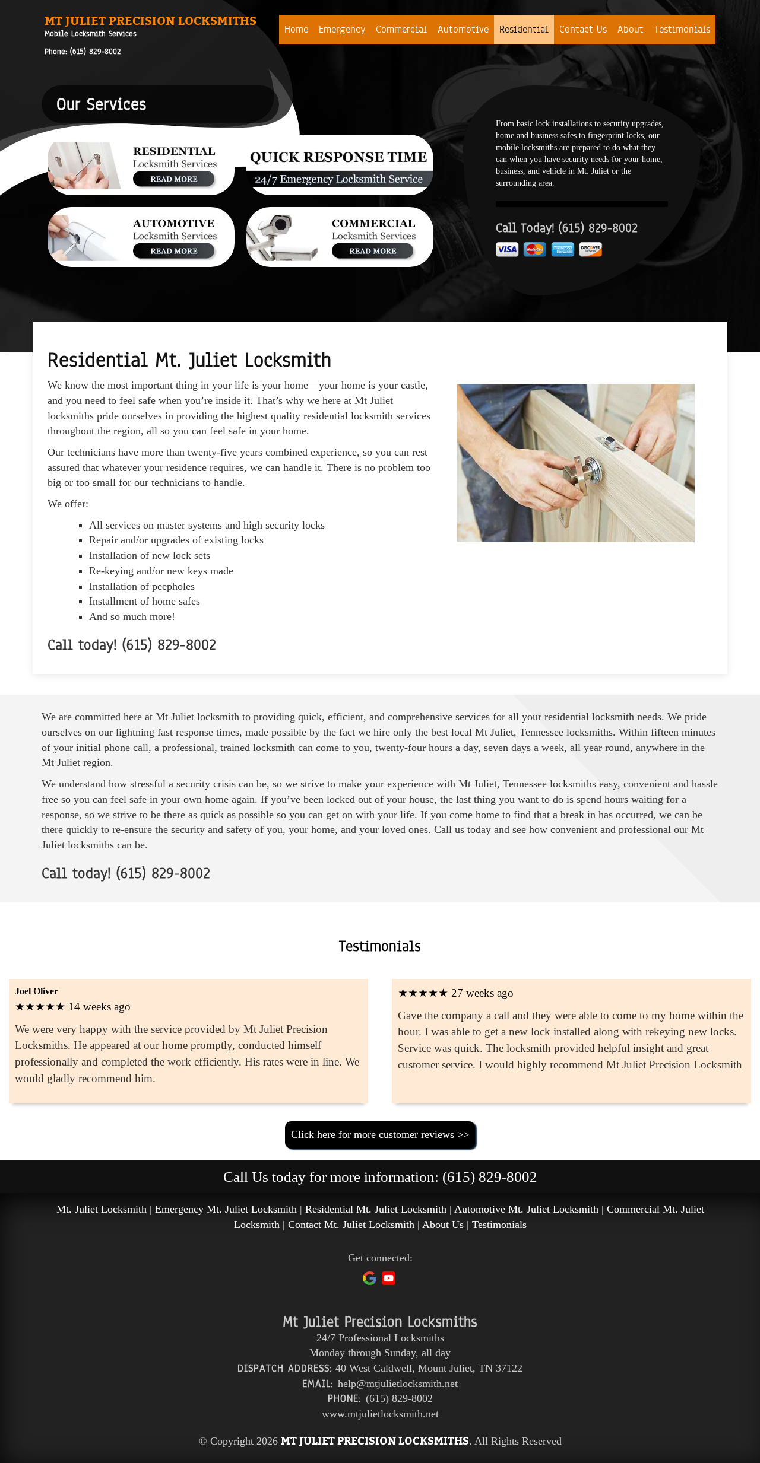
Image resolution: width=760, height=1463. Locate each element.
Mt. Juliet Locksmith (101, 1209)
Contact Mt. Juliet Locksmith (351, 1224)
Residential (524, 29)
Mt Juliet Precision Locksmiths (150, 21)
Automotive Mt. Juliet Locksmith (526, 1209)
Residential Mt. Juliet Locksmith (375, 1209)
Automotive (463, 29)
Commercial (401, 29)
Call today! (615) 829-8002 (132, 645)
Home (296, 29)
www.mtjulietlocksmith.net (380, 1414)
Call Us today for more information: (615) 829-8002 (380, 1177)
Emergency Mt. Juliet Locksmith (226, 1209)
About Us (443, 1224)
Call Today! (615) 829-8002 (567, 228)
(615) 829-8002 (95, 51)
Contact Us (583, 29)
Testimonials (682, 29)
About (631, 29)
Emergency (342, 29)
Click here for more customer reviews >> (380, 1134)
